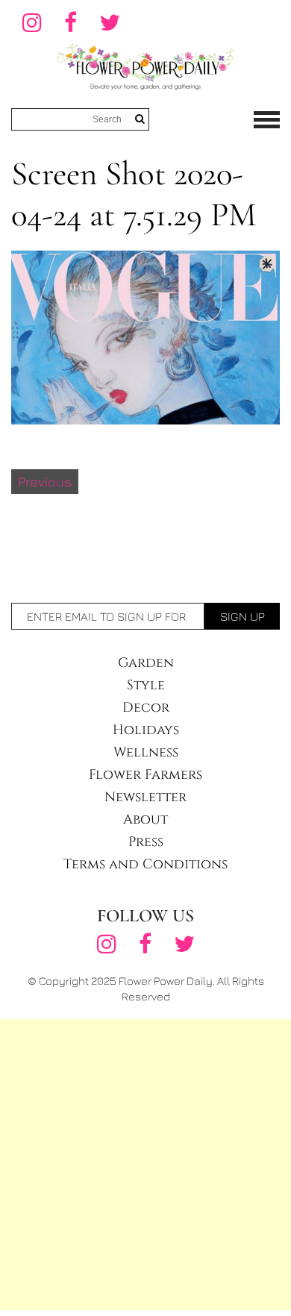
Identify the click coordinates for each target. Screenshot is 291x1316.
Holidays (146, 730)
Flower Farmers (145, 774)
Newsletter (145, 797)
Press (145, 842)
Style (146, 685)
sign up (242, 616)
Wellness (145, 752)
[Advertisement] (145, 1164)
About (145, 819)
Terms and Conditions (145, 864)
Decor (145, 707)
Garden (146, 663)
